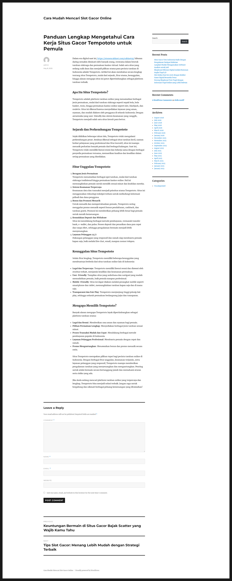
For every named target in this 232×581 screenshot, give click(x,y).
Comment (49, 420)
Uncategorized (159, 186)
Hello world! (179, 100)
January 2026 (159, 135)
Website (48, 480)
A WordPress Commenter (162, 100)
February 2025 (159, 163)
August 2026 (159, 118)
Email (47, 469)
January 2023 (159, 169)
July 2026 (157, 120)
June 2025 (158, 153)
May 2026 (158, 125)
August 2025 (159, 148)
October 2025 (159, 143)
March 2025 (158, 161)
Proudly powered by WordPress (87, 570)
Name (47, 457)
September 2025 (160, 146)
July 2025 (157, 151)
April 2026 (158, 128)
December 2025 (160, 138)
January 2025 (159, 166)
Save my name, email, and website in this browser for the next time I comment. (77, 493)
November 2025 (160, 141)
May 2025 (158, 156)
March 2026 (159, 130)
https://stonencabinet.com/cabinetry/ (115, 58)
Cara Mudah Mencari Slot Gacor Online (78, 18)
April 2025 (158, 158)
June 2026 (158, 123)
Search (155, 38)
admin (46, 65)
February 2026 (159, 133)
